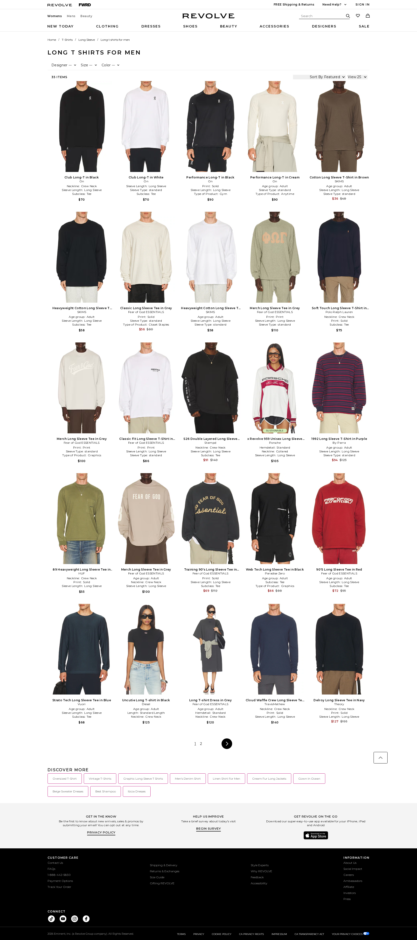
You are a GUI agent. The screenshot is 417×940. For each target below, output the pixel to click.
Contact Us (55, 863)
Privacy (198, 934)
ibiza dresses (137, 791)
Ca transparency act (309, 934)
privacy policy (101, 832)
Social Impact (352, 869)
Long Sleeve (86, 39)
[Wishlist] (358, 16)
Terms (181, 934)
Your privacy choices (347, 934)
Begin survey (208, 828)
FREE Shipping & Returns (294, 4)
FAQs (51, 869)
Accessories (274, 26)
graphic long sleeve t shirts (143, 778)
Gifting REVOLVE (162, 883)
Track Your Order (59, 887)
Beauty (86, 16)
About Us (349, 863)
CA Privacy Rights (251, 934)
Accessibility (259, 883)
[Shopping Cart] (368, 16)
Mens (71, 16)
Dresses (151, 26)
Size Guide (157, 877)
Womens (54, 16)
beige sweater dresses (68, 791)
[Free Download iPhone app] (315, 839)
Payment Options (60, 881)
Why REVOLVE (261, 871)
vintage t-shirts (100, 778)
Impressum (279, 934)
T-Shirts (67, 39)
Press (347, 899)
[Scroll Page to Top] (381, 757)
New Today (60, 26)
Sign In (362, 4)
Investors (349, 893)
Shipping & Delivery (163, 865)
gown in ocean (309, 778)
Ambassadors (352, 881)
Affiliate (348, 887)
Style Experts (260, 865)
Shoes (190, 26)
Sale (364, 26)
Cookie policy (221, 934)
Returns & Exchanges (164, 871)
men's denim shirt (188, 778)
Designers (324, 26)
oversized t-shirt (65, 778)
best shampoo (105, 791)
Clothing (107, 26)
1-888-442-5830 (59, 875)
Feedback (257, 877)
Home (52, 39)
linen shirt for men (226, 778)
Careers (348, 875)
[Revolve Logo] (208, 18)
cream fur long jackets (269, 778)
